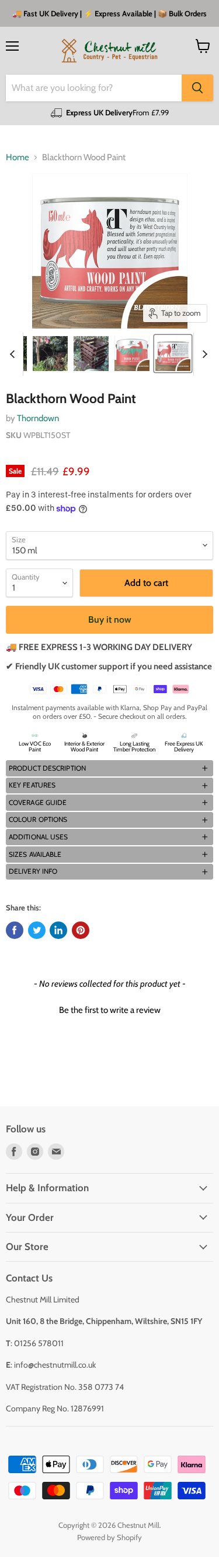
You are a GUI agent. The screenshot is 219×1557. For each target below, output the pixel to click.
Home (17, 158)
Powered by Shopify (109, 1537)
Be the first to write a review (110, 1010)
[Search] (197, 88)
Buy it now (109, 619)
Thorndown (38, 418)
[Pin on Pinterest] (80, 930)
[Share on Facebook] (14, 930)
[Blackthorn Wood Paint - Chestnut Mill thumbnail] (50, 353)
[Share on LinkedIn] (58, 930)
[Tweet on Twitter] (37, 930)
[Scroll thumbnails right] (202, 354)
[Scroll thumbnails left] (14, 354)
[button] (109, 768)
